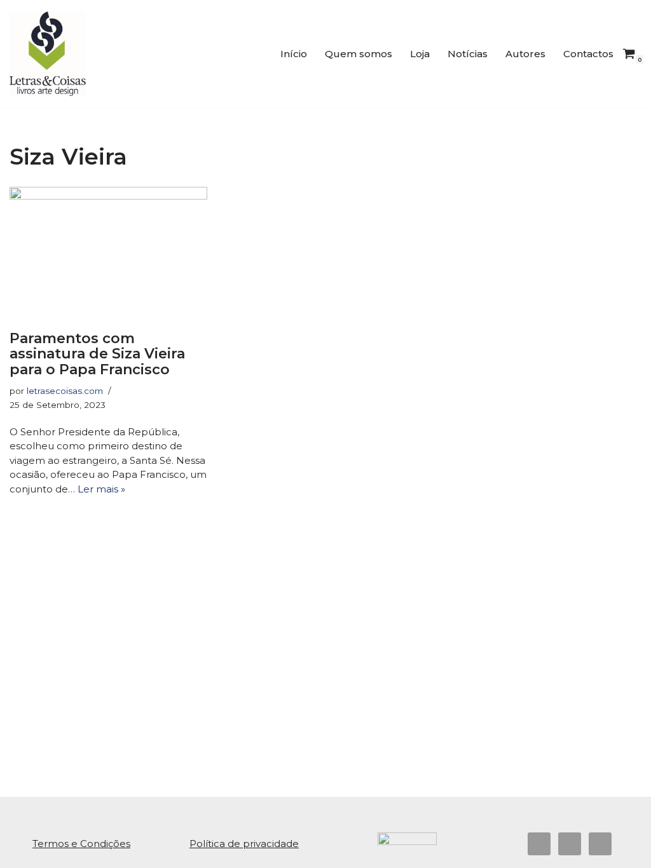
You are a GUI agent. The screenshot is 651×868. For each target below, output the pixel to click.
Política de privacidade (244, 843)
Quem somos (358, 54)
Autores (525, 54)
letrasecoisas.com (65, 391)
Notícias (468, 54)
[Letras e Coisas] (48, 53)
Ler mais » (101, 489)
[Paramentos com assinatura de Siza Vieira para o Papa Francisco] (108, 253)
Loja (420, 54)
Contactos (588, 54)
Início (293, 54)
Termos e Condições (81, 843)
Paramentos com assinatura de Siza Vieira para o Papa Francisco (97, 353)
